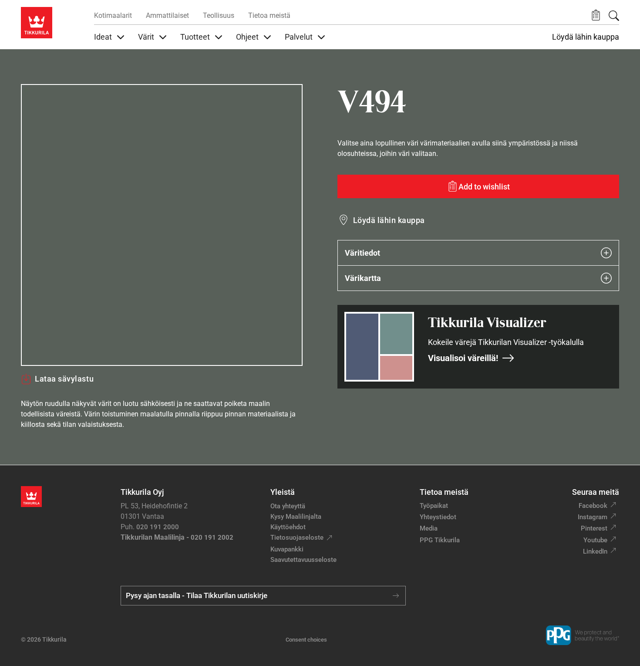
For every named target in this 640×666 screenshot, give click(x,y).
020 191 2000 (157, 527)
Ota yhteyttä (287, 506)
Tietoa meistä (269, 15)
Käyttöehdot (288, 527)
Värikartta (363, 278)
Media (429, 528)
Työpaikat (434, 506)
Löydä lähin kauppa (585, 37)
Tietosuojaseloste (296, 537)
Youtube (595, 540)
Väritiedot (362, 252)
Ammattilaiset (167, 15)
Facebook (593, 506)
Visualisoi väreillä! (463, 358)
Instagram (592, 517)
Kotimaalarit (113, 15)
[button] (596, 15)
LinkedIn (595, 551)
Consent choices (306, 639)
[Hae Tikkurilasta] (614, 15)
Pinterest (594, 528)
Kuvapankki (286, 549)
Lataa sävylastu (64, 378)
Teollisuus (218, 15)
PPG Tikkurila (440, 540)
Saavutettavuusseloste (303, 560)
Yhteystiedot (438, 517)
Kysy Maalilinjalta (295, 517)
